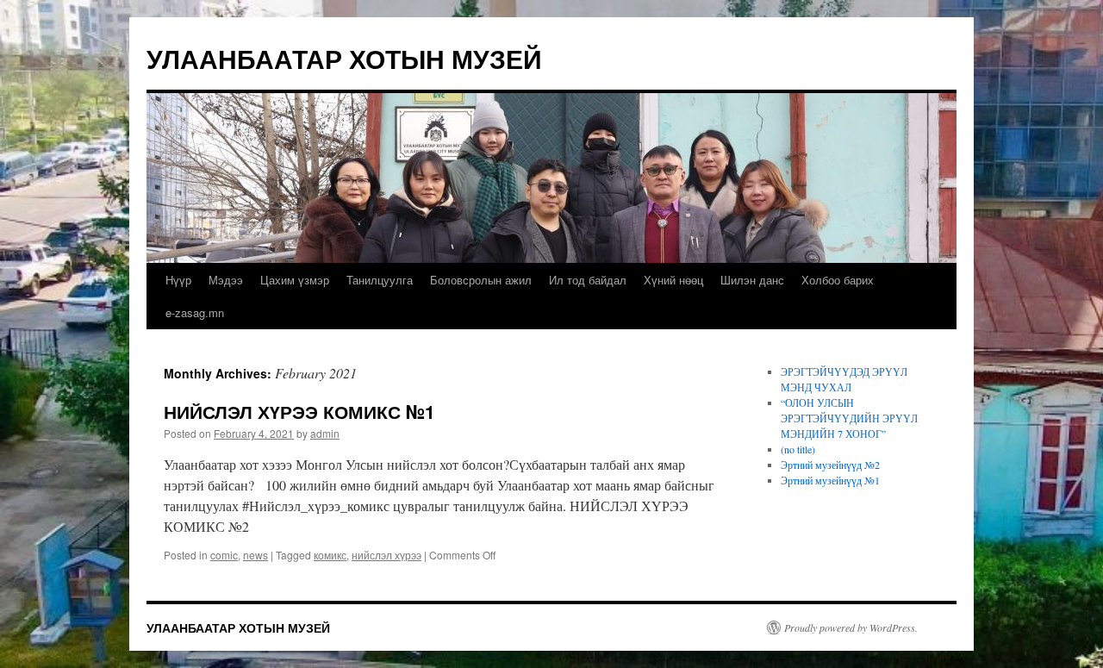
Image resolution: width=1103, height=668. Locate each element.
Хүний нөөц (673, 280)
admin (325, 433)
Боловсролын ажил (481, 280)
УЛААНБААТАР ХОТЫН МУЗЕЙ (344, 58)
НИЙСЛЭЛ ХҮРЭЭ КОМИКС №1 (299, 411)
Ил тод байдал (587, 280)
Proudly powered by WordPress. (851, 627)
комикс (330, 554)
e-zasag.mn (194, 312)
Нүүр (178, 280)
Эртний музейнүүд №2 (830, 464)
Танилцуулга (379, 280)
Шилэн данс (752, 280)
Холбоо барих (837, 280)
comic (224, 554)
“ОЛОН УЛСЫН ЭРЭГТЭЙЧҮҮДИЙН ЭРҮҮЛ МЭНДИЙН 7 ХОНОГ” (849, 418)
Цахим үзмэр (294, 280)
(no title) (798, 449)
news (255, 554)
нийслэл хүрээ (386, 554)
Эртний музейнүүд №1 (830, 480)
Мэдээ (226, 280)
